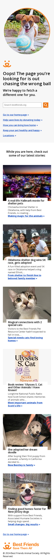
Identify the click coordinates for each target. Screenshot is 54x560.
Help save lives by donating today (21, 119)
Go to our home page (15, 114)
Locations (8, 135)
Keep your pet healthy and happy (21, 130)
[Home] (23, 545)
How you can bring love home (19, 125)
